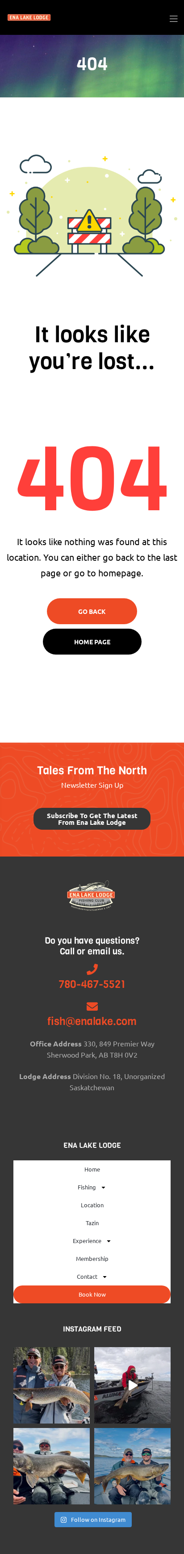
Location (92, 1205)
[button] (92, 819)
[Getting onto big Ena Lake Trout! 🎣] (132, 1466)
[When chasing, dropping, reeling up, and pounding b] (51, 1466)
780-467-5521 (92, 984)
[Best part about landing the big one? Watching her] (132, 1385)
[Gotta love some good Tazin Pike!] (51, 1385)
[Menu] (173, 17)
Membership (92, 1258)
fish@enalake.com (92, 1021)
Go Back (92, 611)
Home (92, 1169)
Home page (92, 642)
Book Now (92, 1294)
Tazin (92, 1222)
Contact (87, 1276)
